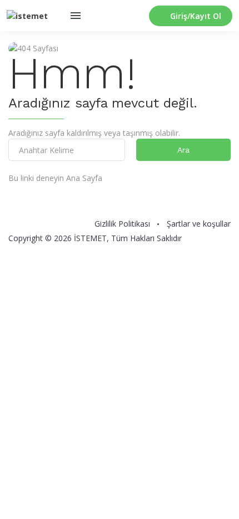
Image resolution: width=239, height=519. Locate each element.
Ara (183, 149)
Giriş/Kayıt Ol (195, 16)
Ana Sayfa (84, 178)
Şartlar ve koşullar (199, 224)
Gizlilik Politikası (122, 224)
